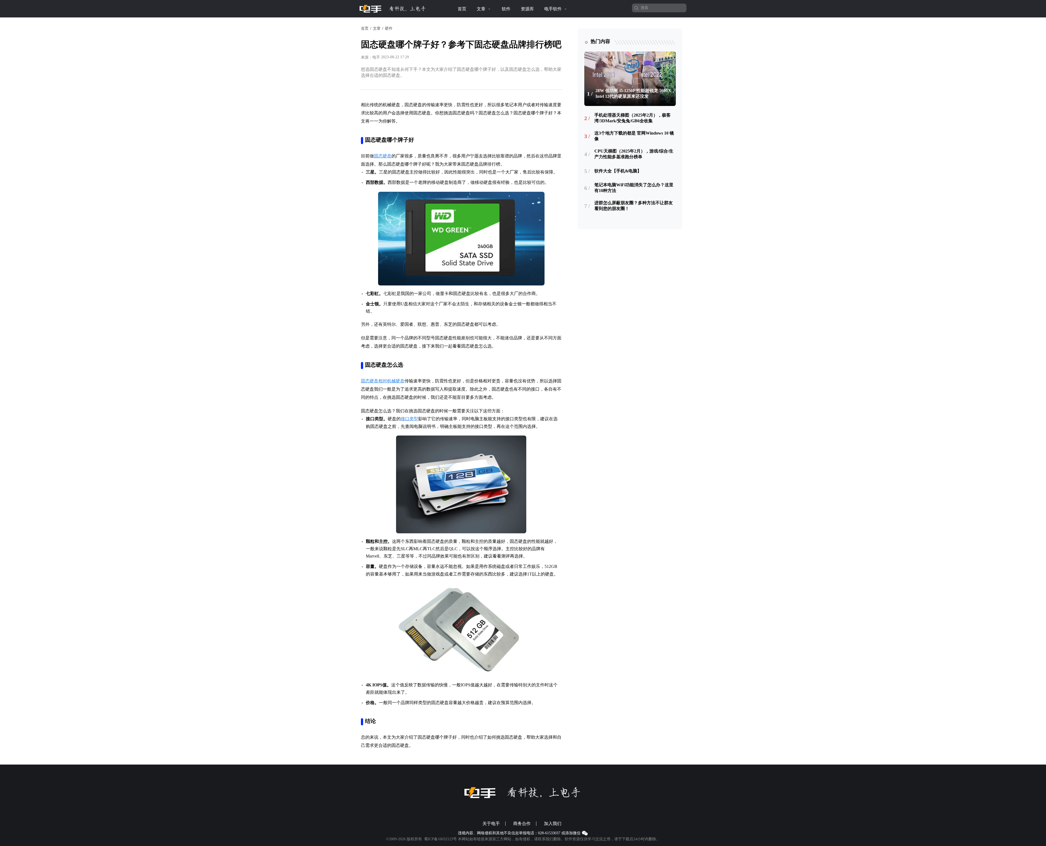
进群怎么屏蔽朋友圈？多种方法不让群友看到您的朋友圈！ (633, 205)
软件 (506, 9)
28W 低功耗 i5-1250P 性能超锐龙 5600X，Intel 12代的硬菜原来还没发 (635, 93)
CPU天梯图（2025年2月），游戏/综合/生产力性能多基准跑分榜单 (633, 154)
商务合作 (522, 823)
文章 (481, 9)
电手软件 (553, 9)
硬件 (389, 28)
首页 (462, 9)
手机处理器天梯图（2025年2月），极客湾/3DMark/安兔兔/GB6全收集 (632, 118)
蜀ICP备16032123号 (440, 839)
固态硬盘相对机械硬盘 (383, 381)
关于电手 (491, 823)
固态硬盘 (382, 156)
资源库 (527, 9)
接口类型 (409, 418)
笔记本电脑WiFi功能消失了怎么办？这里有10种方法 (633, 187)
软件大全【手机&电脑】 (617, 171)
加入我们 (552, 823)
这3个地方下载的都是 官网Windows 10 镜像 (634, 136)
